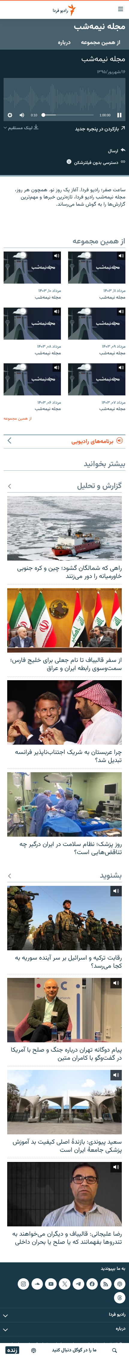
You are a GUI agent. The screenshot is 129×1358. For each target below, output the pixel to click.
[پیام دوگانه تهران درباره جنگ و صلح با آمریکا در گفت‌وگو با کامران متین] (64, 1010)
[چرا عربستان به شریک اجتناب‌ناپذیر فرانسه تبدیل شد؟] (64, 712)
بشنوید (111, 876)
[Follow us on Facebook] (92, 1283)
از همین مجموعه (100, 42)
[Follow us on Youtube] (50, 1283)
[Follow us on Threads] (119, 1297)
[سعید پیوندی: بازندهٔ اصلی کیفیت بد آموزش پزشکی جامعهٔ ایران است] (64, 1102)
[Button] (116, 152)
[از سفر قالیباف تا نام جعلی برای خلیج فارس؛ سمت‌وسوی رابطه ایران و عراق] (64, 620)
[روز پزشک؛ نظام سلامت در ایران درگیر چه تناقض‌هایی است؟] (64, 804)
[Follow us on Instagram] (23, 1283)
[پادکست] (34, 1350)
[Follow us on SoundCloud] (37, 1283)
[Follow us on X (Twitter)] (64, 1283)
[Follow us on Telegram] (78, 1283)
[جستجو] (115, 1350)
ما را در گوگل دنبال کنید (74, 1350)
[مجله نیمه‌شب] (96, 268)
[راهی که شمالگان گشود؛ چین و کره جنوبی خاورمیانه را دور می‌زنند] (64, 528)
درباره (64, 42)
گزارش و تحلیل (99, 486)
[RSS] (106, 1283)
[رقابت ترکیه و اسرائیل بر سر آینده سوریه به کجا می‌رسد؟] (64, 918)
